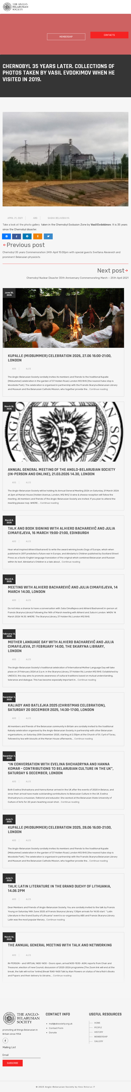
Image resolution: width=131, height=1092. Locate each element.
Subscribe (12, 1063)
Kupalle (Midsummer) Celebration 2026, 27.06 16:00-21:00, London (59, 358)
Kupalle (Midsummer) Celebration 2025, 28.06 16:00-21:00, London (60, 829)
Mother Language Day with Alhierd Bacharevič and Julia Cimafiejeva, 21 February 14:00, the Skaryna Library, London (61, 646)
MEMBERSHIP (101, 1036)
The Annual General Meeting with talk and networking (60, 945)
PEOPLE (98, 1027)
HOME (97, 1022)
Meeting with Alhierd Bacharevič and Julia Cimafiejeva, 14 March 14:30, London (63, 589)
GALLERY (98, 1041)
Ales (28, 368)
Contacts (109, 35)
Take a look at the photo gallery (21, 224)
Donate (53, 1032)
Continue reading (98, 389)
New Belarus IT (86, 1087)
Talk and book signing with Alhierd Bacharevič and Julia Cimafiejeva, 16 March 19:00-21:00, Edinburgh (61, 530)
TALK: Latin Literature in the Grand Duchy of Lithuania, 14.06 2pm (59, 888)
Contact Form (56, 1028)
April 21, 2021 (15, 218)
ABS (35, 218)
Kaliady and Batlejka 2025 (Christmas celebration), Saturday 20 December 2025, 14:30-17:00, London (56, 707)
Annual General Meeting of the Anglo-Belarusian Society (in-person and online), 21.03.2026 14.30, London (61, 472)
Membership (66, 36)
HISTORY (98, 1032)
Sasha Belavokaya (58, 218)
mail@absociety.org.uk (60, 1023)
